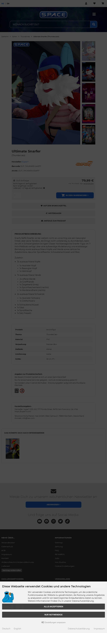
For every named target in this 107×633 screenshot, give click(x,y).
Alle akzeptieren (53, 606)
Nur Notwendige (53, 615)
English (17, 628)
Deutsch (6, 628)
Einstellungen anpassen (55, 622)
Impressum (99, 628)
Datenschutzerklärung (79, 628)
